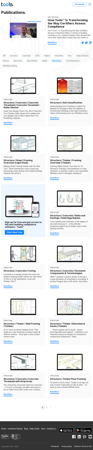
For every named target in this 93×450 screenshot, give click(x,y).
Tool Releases (73, 60)
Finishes (59, 55)
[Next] (51, 407)
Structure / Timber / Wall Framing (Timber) (22, 324)
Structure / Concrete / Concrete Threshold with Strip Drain (21, 380)
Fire (69, 55)
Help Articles (82, 55)
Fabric (47, 55)
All (4, 55)
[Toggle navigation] (90, 4)
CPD (37, 55)
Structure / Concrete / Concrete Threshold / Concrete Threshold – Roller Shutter (22, 105)
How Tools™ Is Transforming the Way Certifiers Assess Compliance (68, 23)
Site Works (32, 60)
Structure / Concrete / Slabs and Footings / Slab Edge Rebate (67, 216)
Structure (56, 60)
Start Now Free (14, 232)
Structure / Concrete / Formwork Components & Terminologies (67, 271)
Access (14, 55)
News (6, 60)
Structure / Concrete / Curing (20, 270)
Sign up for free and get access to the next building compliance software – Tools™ (23, 224)
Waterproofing (10, 65)
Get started (80, 4)
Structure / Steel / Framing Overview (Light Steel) (18, 161)
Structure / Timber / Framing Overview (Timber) (65, 161)
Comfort (26, 55)
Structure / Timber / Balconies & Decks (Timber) (67, 324)
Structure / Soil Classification (66, 102)
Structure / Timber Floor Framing (68, 379)
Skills (44, 60)
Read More (52, 42)
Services (18, 60)
